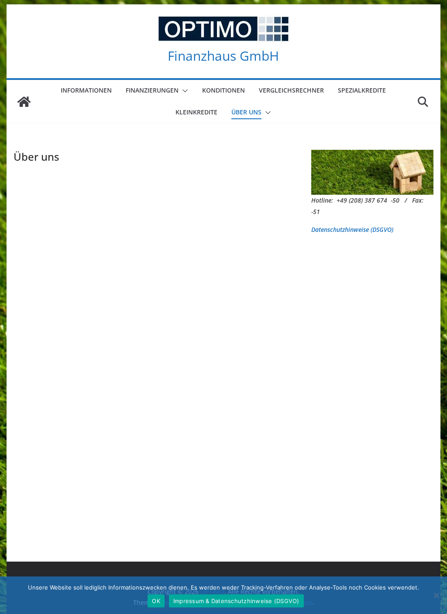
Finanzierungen (152, 90)
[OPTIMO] (24, 101)
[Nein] (436, 595)
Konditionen (223, 90)
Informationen (86, 90)
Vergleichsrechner (291, 90)
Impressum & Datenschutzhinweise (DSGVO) (236, 600)
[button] (183, 90)
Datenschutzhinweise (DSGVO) (352, 229)
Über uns (246, 112)
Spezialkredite (362, 90)
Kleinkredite (196, 112)
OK (156, 600)
